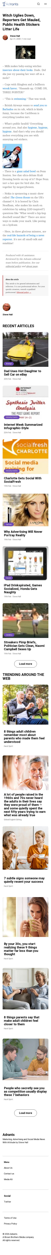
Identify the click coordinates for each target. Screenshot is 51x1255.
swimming (20, 98)
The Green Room (20, 197)
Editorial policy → (24, 292)
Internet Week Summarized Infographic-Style (23, 426)
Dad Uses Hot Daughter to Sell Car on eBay (22, 372)
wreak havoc (10, 88)
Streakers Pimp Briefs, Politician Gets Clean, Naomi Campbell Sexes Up (24, 645)
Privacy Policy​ (10, 1223)
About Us (8, 1168)
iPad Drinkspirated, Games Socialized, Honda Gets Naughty (23, 588)
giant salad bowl (26, 171)
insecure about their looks (18, 70)
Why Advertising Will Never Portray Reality (23, 533)
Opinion (9, 524)
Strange (9, 364)
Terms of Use (10, 1218)
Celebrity (9, 635)
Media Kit (8, 1179)
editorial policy (13, 266)
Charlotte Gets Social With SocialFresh (22, 479)
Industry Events (12, 417)
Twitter (7, 1202)
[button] (45, 4)
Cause (8, 578)
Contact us (9, 1173)
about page (32, 266)
